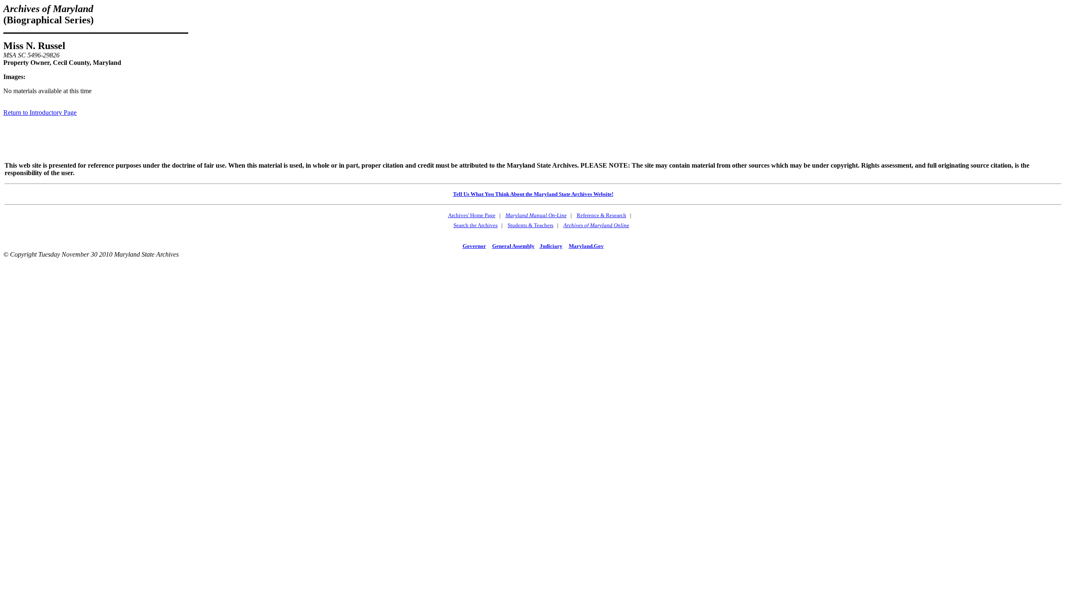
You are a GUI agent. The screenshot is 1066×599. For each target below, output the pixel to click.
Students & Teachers (530, 225)
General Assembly (513, 246)
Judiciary (551, 246)
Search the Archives (475, 225)
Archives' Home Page (472, 215)
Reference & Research (601, 215)
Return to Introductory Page (40, 112)
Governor (474, 246)
